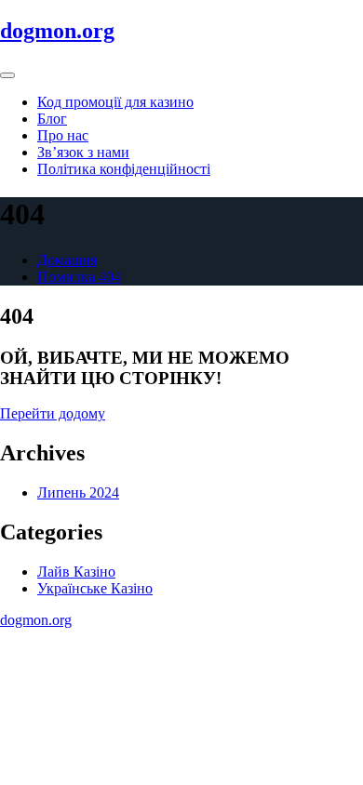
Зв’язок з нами (83, 152)
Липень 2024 (78, 492)
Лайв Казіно (76, 571)
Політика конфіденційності (123, 169)
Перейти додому (52, 413)
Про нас (62, 135)
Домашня (67, 260)
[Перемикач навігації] (7, 75)
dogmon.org (57, 31)
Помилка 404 (79, 277)
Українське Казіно (95, 588)
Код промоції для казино (115, 102)
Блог (52, 118)
